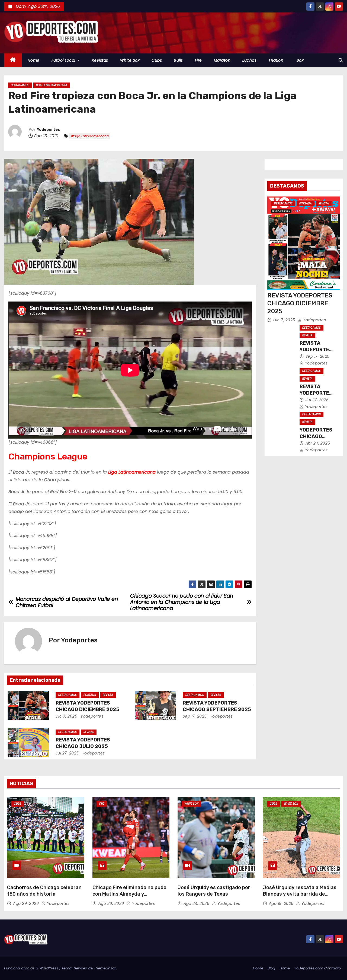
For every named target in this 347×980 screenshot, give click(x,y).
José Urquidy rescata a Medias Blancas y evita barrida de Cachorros (299, 893)
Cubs (157, 60)
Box (299, 60)
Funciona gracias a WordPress (31, 968)
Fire (198, 60)
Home (34, 60)
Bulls (178, 60)
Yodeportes (48, 129)
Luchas (249, 60)
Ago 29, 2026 (26, 903)
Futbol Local (64, 60)
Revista (108, 695)
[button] (341, 60)
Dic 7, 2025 (67, 716)
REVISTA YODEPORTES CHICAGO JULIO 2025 (83, 743)
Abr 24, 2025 (318, 443)
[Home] (13, 60)
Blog (271, 968)
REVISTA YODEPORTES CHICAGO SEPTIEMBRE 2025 (217, 706)
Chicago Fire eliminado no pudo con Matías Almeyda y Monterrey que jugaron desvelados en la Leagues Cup (129, 897)
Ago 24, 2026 (197, 903)
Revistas (100, 60)
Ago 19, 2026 (282, 903)
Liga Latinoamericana (51, 85)
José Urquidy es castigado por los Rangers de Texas (214, 890)
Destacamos (20, 85)
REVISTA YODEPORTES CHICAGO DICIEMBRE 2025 (87, 706)
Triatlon (275, 60)
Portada (89, 695)
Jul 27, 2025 (67, 753)
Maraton (222, 60)
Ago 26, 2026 (112, 903)
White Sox (130, 60)
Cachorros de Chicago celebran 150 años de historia (44, 890)
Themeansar (105, 968)
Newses (80, 968)
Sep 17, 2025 (195, 716)
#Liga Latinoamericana (90, 136)
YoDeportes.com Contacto (317, 968)
